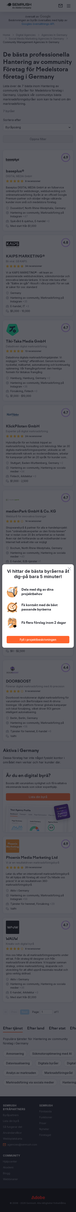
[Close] (69, 568)
